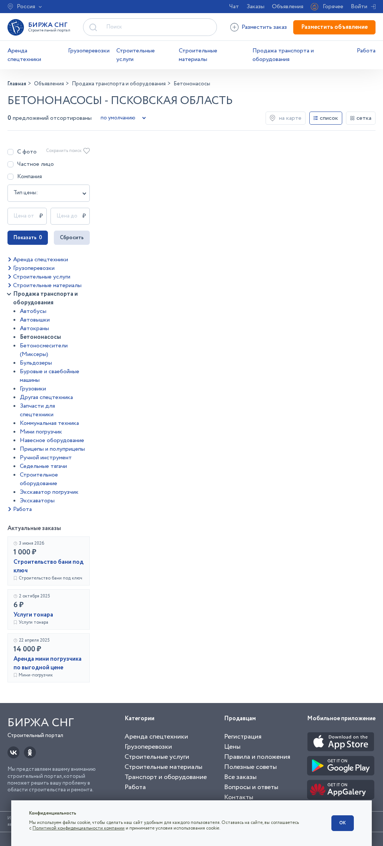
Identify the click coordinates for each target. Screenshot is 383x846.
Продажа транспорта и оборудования (283, 55)
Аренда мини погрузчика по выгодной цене (47, 663)
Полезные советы (250, 767)
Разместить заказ (264, 27)
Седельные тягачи (43, 466)
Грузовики (33, 388)
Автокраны (34, 328)
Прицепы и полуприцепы (52, 449)
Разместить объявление (334, 27)
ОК (342, 823)
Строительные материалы (198, 55)
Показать (27, 237)
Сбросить (72, 237)
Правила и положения (257, 757)
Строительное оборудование (39, 479)
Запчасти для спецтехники (37, 410)
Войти (359, 6)
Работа (366, 50)
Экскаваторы (37, 500)
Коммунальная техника (49, 423)
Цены (232, 747)
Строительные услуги (135, 55)
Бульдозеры (36, 363)
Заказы (255, 6)
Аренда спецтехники (24, 55)
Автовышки (35, 320)
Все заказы (240, 777)
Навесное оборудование (52, 440)
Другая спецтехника (46, 397)
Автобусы (33, 311)
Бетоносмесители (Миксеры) (44, 350)
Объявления (287, 6)
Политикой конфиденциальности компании (79, 828)
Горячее (333, 6)
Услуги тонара (33, 615)
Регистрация (242, 737)
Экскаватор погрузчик (49, 492)
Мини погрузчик (41, 431)
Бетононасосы (40, 337)
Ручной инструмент (46, 457)
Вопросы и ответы (251, 787)
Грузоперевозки (89, 50)
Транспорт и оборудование (166, 777)
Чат (234, 6)
